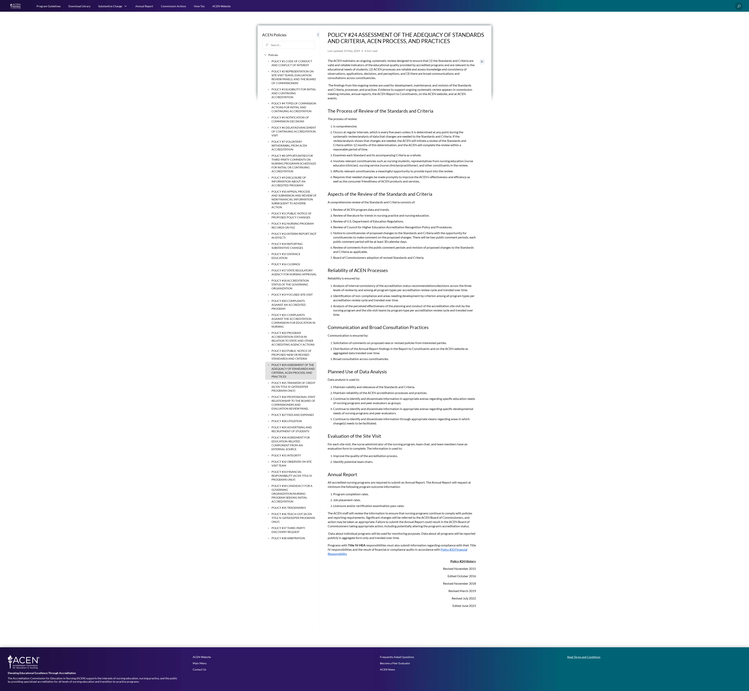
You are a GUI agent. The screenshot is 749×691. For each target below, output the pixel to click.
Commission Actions (173, 6)
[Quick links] (15, 6)
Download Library (79, 6)
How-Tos (199, 6)
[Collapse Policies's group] (265, 55)
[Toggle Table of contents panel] (482, 62)
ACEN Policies (274, 34)
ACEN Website (221, 6)
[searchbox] (288, 45)
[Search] (739, 6)
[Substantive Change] (126, 6)
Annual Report (144, 6)
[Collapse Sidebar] (318, 327)
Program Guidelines (48, 6)
